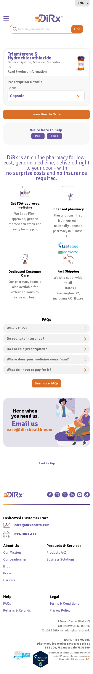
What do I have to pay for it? (29, 370)
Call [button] (38, 136)
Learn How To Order (47, 114)
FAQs (7, 603)
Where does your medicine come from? (38, 359)
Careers (9, 580)
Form (12, 88)
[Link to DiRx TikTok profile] (87, 496)
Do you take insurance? (25, 338)
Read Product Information (27, 71)
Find (77, 29)
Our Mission (12, 552)
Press (7, 573)
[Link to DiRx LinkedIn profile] (72, 496)
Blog (6, 566)
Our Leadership (14, 559)
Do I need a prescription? (27, 349)
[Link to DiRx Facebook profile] (50, 496)
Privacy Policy (60, 610)
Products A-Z (56, 552)
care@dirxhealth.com (24, 429)
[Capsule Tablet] (46, 96)
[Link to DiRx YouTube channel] (79, 496)
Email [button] (54, 136)
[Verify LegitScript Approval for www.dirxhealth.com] (39, 659)
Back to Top (46, 463)
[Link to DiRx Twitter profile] (64, 496)
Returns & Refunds (17, 610)
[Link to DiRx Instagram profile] (57, 496)
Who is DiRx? (17, 328)
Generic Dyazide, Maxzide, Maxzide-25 (34, 64)
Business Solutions (60, 559)
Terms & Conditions (64, 603)
